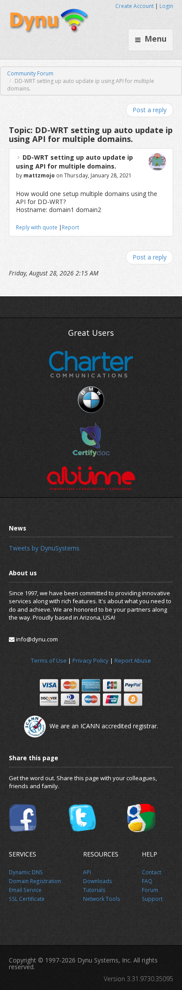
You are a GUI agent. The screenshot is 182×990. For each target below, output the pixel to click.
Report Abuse (132, 660)
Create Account (134, 6)
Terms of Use (49, 660)
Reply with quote (36, 227)
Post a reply (150, 110)
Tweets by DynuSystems (44, 548)
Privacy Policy (90, 660)
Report (70, 227)
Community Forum (30, 73)
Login (166, 6)
